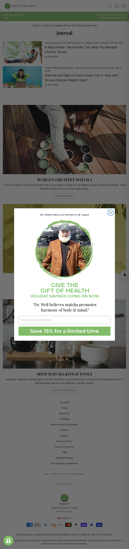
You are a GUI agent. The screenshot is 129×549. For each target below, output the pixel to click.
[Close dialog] (111, 213)
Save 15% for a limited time (64, 331)
